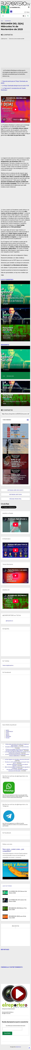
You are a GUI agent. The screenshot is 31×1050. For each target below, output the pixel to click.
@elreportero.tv (9, 620)
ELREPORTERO (8, 20)
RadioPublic (8, 736)
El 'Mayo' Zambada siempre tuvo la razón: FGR (15, 85)
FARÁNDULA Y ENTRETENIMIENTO (12, 967)
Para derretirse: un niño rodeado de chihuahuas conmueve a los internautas (17, 770)
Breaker (8, 737)
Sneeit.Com (18, 1046)
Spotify (7, 730)
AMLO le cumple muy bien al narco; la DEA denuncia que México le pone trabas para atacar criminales (15, 463)
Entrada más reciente (15, 490)
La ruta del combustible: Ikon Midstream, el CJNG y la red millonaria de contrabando (17, 752)
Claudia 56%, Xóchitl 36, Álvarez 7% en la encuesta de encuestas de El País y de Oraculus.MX (15, 433)
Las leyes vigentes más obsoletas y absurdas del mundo (17, 759)
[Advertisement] (15, 54)
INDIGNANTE (5, 344)
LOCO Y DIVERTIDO (7, 279)
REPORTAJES (5, 949)
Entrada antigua (15, 494)
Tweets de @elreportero (8, 665)
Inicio (2, 20)
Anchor (7, 734)
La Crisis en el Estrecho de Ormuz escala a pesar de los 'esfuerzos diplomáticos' (17, 755)
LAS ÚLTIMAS (7, 886)
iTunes (7, 732)
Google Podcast (9, 731)
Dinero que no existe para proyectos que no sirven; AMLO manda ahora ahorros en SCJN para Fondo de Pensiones (15, 478)
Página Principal (15, 498)
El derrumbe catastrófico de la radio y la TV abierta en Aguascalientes (17, 745)
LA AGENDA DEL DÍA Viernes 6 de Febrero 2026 (13, 301)
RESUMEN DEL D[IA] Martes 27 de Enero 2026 (14, 337)
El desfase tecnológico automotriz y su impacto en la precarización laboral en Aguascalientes (17, 750)
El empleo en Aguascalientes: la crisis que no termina (17, 746)
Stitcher (7, 735)
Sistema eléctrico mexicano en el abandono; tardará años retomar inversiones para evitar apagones (14, 448)
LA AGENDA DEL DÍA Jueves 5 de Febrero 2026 (14, 320)
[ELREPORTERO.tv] (15, 4)
